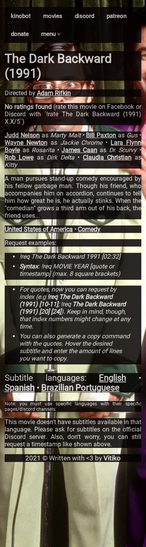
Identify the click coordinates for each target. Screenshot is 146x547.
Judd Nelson (22, 135)
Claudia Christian (107, 157)
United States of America (39, 229)
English (112, 378)
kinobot (21, 16)
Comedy (89, 229)
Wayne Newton (26, 142)
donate (20, 33)
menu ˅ (51, 33)
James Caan (79, 150)
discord (84, 16)
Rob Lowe (19, 157)
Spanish (20, 387)
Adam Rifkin (54, 93)
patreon (117, 16)
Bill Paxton (101, 135)
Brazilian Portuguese (80, 387)
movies (52, 16)
